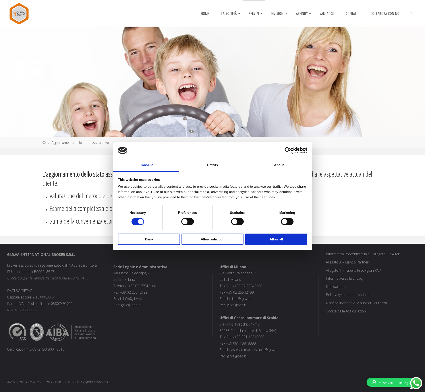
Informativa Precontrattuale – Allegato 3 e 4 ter (363, 254)
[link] (411, 13)
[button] (394, 382)
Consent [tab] (146, 165)
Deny (149, 239)
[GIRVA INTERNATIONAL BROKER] (19, 13)
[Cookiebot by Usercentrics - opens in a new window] (288, 150)
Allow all (276, 239)
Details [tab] (212, 165)
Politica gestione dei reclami (347, 294)
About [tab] (279, 165)
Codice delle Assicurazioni (346, 311)
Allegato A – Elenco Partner (347, 262)
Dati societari (336, 286)
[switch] (187, 221)
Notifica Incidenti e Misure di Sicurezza (356, 302)
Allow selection (212, 239)
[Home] (44, 142)
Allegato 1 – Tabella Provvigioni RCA (353, 270)
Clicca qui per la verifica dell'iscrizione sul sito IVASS (47, 278)
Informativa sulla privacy (344, 278)
